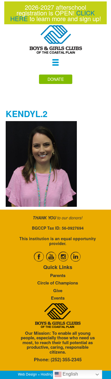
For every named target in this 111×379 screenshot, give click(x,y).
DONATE (56, 79)
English (69, 374)
